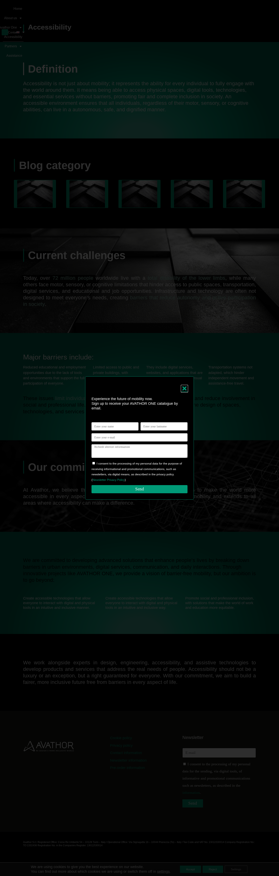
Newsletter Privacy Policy (109, 479)
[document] (139, 438)
